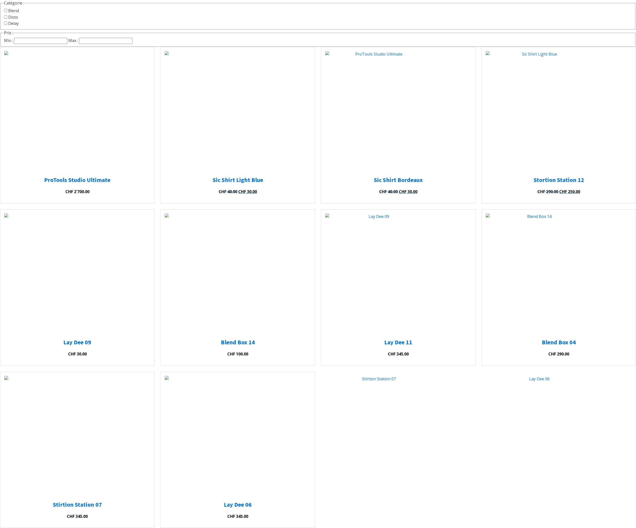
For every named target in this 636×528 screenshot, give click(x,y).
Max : (73, 40)
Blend (13, 10)
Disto (12, 17)
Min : (8, 40)
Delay (13, 23)
